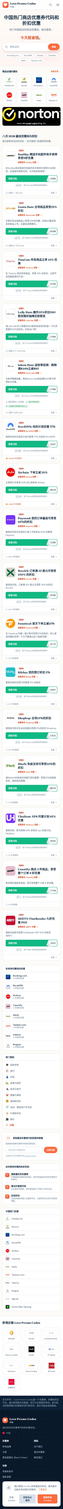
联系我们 (38, 1457)
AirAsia (40, 55)
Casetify (52, 55)
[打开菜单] (58, 5)
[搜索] (50, 5)
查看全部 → (56, 71)
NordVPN (28, 55)
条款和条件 (7, 1471)
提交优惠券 (39, 1452)
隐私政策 (6, 1476)
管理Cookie (11, 1499)
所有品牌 (6, 1446)
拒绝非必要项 (27, 1499)
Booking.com (13, 55)
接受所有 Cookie (47, 1499)
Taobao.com (36, 60)
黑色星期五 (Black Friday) (14, 1457)
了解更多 (42, 1489)
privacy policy (30, 1156)
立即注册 (50, 1150)
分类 (4, 1452)
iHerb (23, 60)
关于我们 (38, 1446)
